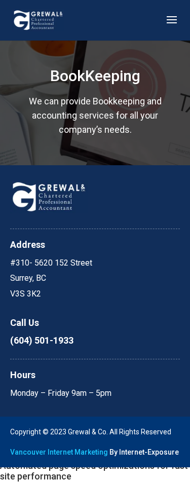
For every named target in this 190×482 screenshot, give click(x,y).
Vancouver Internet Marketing (59, 452)
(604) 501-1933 (41, 340)
